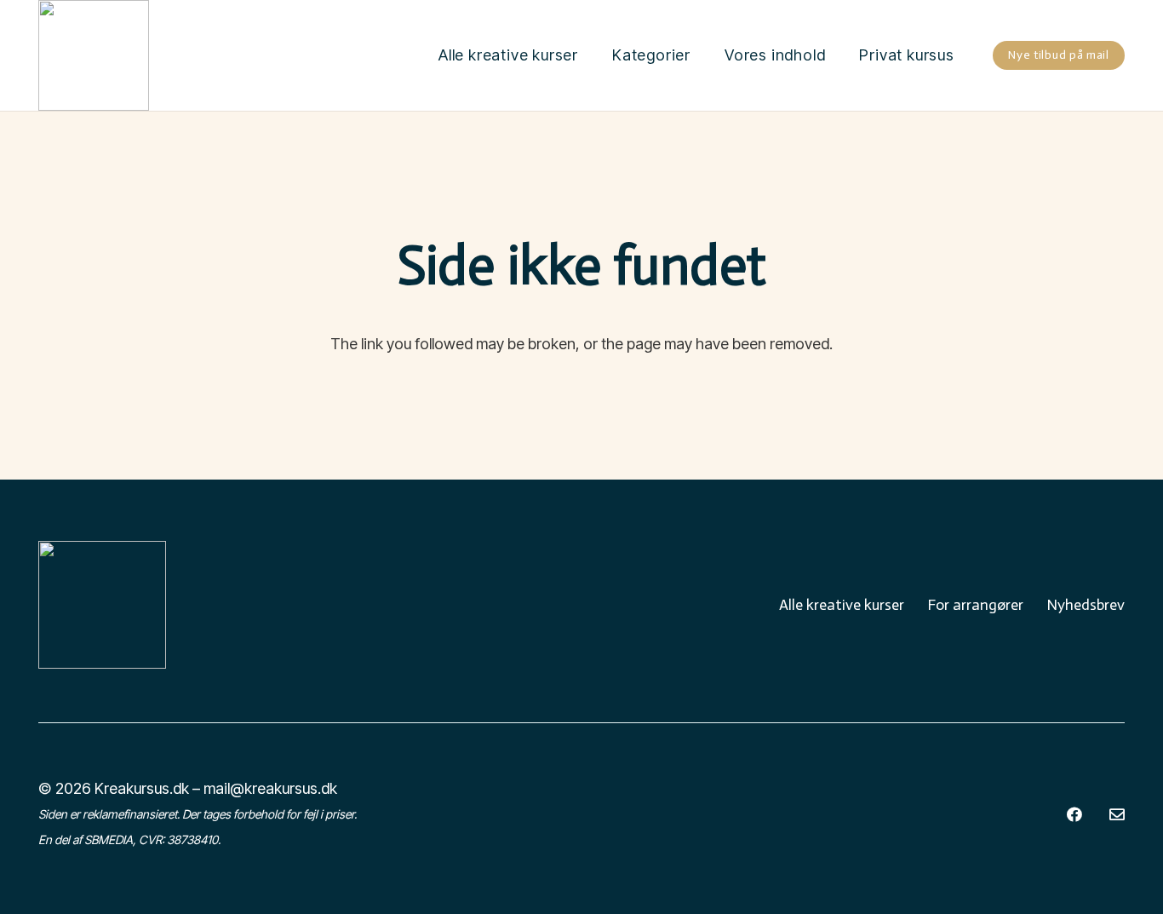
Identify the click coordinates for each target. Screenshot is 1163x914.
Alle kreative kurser (841, 604)
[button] (700, 55)
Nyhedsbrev (1085, 604)
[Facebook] (1074, 814)
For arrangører (975, 604)
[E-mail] (1117, 814)
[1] (93, 55)
